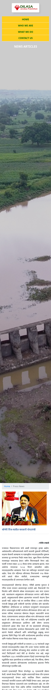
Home (7, 486)
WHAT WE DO (25, 31)
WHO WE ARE (25, 25)
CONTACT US (25, 38)
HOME (25, 19)
